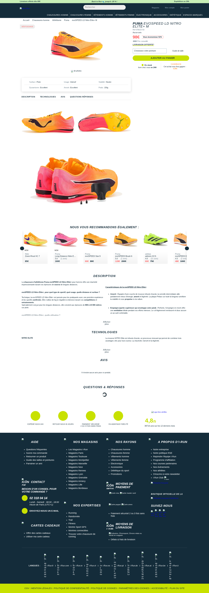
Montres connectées (78, 530)
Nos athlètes (159, 470)
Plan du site (177, 588)
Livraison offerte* (143, 45)
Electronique (117, 463)
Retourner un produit (36, 456)
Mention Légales (41, 588)
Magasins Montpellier (78, 460)
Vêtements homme (120, 456)
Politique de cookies (104, 588)
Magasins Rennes (77, 470)
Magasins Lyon (75, 474)
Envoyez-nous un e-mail (44, 511)
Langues (34, 566)
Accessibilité (159, 588)
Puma (66, 20)
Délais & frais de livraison (123, 539)
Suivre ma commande (36, 453)
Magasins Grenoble (77, 477)
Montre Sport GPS (77, 527)
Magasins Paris (75, 453)
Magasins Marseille (77, 463)
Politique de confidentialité (71, 588)
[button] (150, 50)
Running (72, 513)
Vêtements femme (119, 460)
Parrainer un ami (34, 463)
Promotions (116, 474)
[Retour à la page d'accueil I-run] (31, 11)
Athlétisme (56, 20)
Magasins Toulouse (77, 456)
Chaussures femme (120, 453)
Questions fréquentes (36, 449)
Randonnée (74, 516)
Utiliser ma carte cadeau (38, 536)
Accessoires (117, 467)
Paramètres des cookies (134, 588)
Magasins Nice (75, 467)
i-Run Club (158, 477)
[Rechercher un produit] (122, 7)
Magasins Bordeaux (78, 488)
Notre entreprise (161, 449)
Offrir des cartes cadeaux (38, 533)
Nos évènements (161, 467)
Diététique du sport (120, 470)
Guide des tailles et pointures (40, 460)
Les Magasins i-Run (78, 449)
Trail (70, 520)
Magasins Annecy (77, 481)
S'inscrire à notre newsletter (166, 474)
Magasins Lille (75, 484)
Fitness (71, 523)
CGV (26, 588)
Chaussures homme (40, 20)
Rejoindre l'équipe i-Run (164, 456)
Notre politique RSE (162, 453)
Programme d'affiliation (164, 460)
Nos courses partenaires (165, 463)
